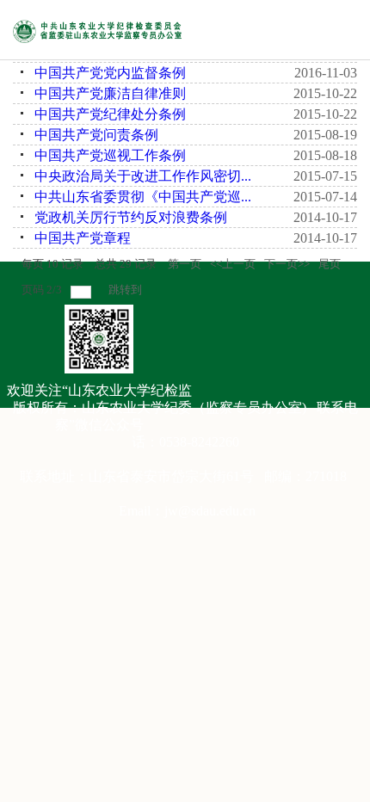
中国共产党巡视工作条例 (110, 155)
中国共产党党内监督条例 (110, 72)
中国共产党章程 (82, 238)
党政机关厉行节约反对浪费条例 (130, 217)
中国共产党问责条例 (96, 134)
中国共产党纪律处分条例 (110, 114)
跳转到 (126, 289)
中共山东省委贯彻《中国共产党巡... (142, 196)
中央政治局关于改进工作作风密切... (142, 176)
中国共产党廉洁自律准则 (110, 93)
